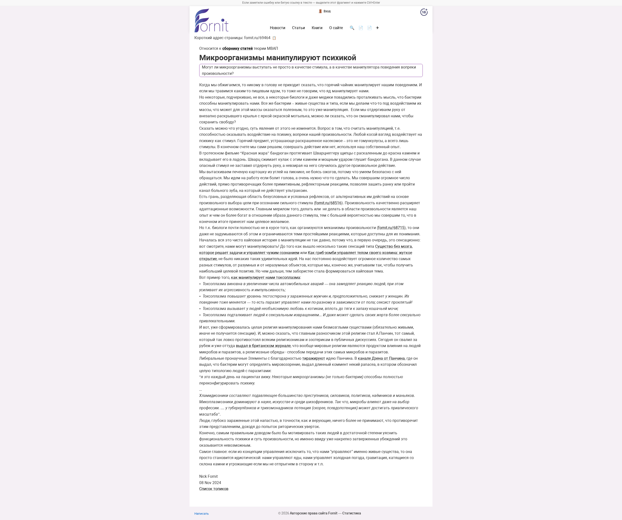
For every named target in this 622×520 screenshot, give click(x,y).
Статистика (351, 513)
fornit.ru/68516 (328, 203)
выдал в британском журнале (263, 345)
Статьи (298, 28)
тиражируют (313, 358)
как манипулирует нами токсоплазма (265, 277)
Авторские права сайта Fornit (313, 513)
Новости (277, 28)
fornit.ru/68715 (391, 227)
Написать (201, 513)
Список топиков (213, 488)
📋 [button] (274, 38)
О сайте (336, 28)
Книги (317, 28)
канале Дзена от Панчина (381, 358)
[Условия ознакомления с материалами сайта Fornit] (424, 13)
